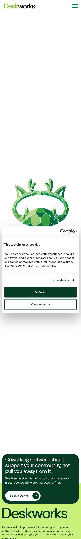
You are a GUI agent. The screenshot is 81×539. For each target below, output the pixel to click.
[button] (75, 6)
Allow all (40, 292)
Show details (60, 280)
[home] (18, 6)
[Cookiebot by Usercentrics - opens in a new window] (60, 231)
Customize (38, 304)
